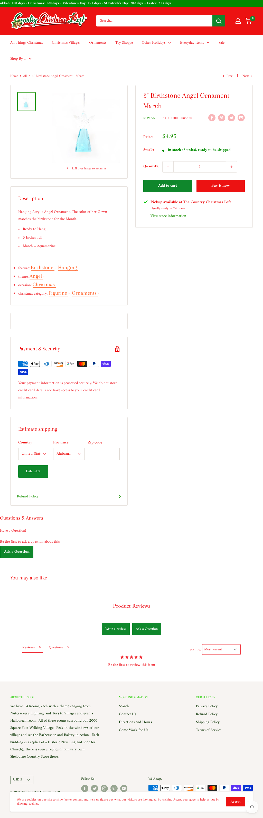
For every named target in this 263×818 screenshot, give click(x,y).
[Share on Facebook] (211, 117)
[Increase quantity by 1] (231, 166)
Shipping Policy (208, 722)
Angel (36, 276)
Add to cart (167, 185)
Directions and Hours (135, 722)
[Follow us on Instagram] (104, 788)
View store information (168, 216)
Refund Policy (28, 496)
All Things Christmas (26, 42)
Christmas (44, 284)
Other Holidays (153, 42)
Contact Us (127, 714)
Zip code (95, 442)
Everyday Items (192, 42)
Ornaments (97, 42)
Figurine (58, 293)
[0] (248, 21)
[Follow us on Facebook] (84, 788)
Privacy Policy (207, 706)
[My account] (238, 21)
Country (25, 442)
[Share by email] (241, 117)
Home (14, 76)
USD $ (17, 780)
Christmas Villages (66, 42)
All (25, 76)
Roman (149, 118)
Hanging (68, 267)
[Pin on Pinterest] (221, 117)
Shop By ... (18, 58)
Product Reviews (131, 606)
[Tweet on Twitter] (231, 117)
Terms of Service (208, 730)
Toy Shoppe (124, 42)
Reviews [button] (28, 647)
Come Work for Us (133, 730)
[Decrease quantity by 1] (168, 166)
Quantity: (151, 166)
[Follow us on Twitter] (94, 788)
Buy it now (220, 185)
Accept (235, 802)
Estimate (33, 471)
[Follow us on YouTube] (123, 788)
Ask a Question (17, 551)
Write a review (115, 629)
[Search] (218, 20)
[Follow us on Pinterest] (114, 788)
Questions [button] (56, 647)
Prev (229, 76)
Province (61, 442)
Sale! (222, 42)
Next (245, 76)
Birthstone (42, 267)
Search (124, 706)
